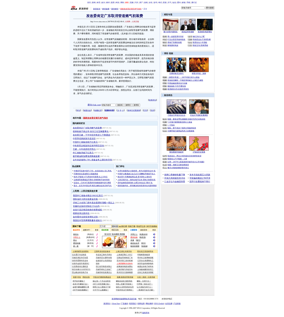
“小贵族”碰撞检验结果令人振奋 (180, 122)
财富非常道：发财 (199, 73)
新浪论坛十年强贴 (200, 42)
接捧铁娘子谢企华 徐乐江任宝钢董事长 (91, 131)
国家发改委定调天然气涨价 (95, 118)
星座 (165, 2)
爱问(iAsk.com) (94, 105)
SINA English (159, 304)
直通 (75, 277)
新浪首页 (96, 9)
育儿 (165, 168)
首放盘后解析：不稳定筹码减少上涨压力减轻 (185, 80)
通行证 (194, 2)
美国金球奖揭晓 (187, 32)
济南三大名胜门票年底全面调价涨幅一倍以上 (93, 203)
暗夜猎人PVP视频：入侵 (177, 159)
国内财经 (114, 9)
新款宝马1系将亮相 (200, 45)
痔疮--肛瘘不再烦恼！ (124, 284)
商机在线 (86, 277)
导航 (188, 2)
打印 (145, 110)
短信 (174, 2)
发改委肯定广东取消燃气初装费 (87, 128)
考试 (160, 2)
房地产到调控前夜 (175, 42)
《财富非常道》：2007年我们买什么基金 (184, 77)
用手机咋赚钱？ (79, 281)
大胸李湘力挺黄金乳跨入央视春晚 (181, 131)
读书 (155, 2)
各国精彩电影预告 (205, 32)
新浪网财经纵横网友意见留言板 (124, 299)
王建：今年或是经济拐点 (84, 149)
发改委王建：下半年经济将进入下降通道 (91, 135)
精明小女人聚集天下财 (101, 287)
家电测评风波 (173, 45)
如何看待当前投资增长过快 (85, 217)
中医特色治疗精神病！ (125, 290)
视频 (171, 53)
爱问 (179, 2)
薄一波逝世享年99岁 (176, 36)
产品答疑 (177, 304)
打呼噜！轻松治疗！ (145, 284)
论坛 (190, 42)
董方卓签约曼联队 (170, 32)
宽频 (131, 2)
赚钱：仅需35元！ (144, 281)
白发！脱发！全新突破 (146, 277)
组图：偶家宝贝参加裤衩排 (178, 165)
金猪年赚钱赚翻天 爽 (81, 287)
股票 (112, 2)
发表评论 (152, 100)
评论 (78, 110)
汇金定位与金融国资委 (174, 181)
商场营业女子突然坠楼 (202, 39)
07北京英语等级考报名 (176, 39)
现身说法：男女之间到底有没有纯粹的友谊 (184, 156)
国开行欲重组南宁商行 (199, 181)
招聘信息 (141, 304)
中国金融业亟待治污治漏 (177, 83)
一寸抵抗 (171, 125)
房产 (141, 2)
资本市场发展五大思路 (199, 175)
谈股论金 (87, 110)
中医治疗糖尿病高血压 (102, 277)
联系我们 (132, 304)
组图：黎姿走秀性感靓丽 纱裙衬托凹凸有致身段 (186, 119)
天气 (169, 2)
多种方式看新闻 (134, 110)
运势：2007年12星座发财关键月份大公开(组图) (186, 162)
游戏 (146, 2)
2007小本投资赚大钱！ (101, 284)
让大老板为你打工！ (145, 287)
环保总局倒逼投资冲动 (174, 178)
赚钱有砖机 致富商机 (124, 281)
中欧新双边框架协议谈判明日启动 (88, 146)
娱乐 (103, 2)
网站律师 (149, 304)
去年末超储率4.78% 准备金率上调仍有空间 (92, 160)
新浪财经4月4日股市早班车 (178, 89)
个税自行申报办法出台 (176, 115)
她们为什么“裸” (199, 36)
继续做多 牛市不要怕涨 (177, 86)
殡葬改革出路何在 (81, 213)
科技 (117, 2)
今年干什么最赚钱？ (101, 290)
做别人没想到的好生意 (125, 287)
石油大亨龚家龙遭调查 (199, 115)
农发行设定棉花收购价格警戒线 (87, 210)
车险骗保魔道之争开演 (199, 178)
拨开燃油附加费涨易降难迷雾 (86, 156)
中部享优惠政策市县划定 (84, 138)
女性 (150, 2)
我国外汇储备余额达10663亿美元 (88, 195)
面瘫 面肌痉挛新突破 (125, 277)
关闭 (152, 110)
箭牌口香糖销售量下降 (174, 175)
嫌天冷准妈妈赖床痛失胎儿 (178, 168)
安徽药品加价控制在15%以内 (86, 206)
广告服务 (124, 304)
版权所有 (145, 313)
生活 (165, 165)
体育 (98, 2)
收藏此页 (97, 110)
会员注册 (168, 304)
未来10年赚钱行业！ (81, 284)
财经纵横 (105, 9)
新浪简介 (107, 304)
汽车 (136, 2)
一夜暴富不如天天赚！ (146, 290)
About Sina (116, 304)
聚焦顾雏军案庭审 (176, 152)
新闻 (94, 2)
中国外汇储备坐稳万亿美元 (85, 142)
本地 (79, 277)
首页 (89, 2)
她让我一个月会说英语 (101, 281)
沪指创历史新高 (199, 152)
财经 (108, 2)
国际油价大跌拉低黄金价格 (85, 199)
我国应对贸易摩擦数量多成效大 (87, 220)
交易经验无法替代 (176, 73)
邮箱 (183, 2)
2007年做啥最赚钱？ (81, 290)
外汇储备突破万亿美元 (83, 153)
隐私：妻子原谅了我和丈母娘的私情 (182, 128)
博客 (122, 2)
